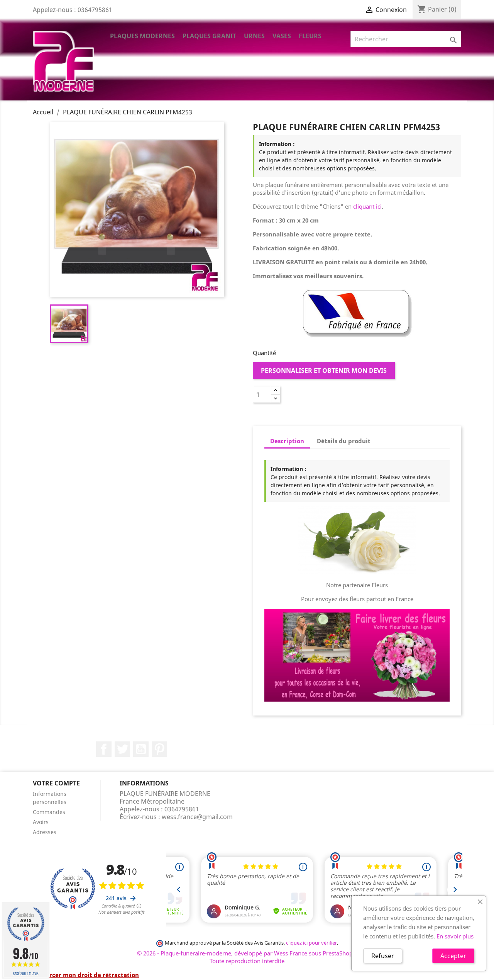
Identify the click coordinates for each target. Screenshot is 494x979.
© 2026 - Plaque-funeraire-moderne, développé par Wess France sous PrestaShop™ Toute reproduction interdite (247, 957)
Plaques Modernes (142, 36)
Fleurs (310, 36)
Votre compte (56, 783)
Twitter (122, 749)
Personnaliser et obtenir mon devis (324, 370)
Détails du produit (343, 441)
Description (287, 441)
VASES (281, 36)
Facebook (104, 749)
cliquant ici (367, 206)
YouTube (141, 749)
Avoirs (41, 822)
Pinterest (159, 749)
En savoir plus (455, 936)
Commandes (49, 812)
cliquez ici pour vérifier (311, 943)
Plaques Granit (209, 36)
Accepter (453, 956)
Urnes (254, 36)
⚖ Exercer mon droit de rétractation (86, 975)
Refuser (382, 956)
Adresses (44, 832)
